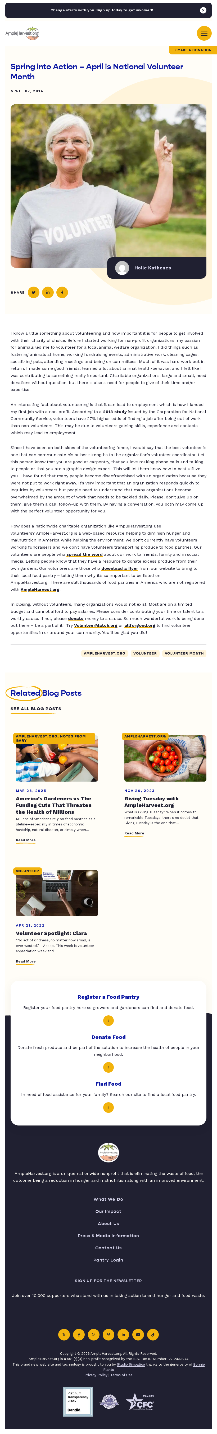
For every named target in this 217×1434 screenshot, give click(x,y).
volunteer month (184, 653)
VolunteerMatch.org (95, 625)
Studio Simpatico (131, 1364)
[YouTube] (138, 1334)
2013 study (115, 411)
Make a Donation (195, 50)
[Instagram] (94, 1334)
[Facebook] (79, 1334)
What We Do (108, 1199)
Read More (26, 840)
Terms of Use (121, 1375)
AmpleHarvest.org (40, 589)
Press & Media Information (108, 1235)
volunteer (145, 653)
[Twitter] (64, 1334)
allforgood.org (139, 625)
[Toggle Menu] (204, 33)
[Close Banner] (203, 10)
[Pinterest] (108, 1334)
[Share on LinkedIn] (48, 292)
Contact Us (108, 1247)
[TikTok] (153, 1334)
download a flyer (119, 568)
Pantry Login (108, 1260)
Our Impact (109, 1211)
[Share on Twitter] (33, 292)
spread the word (84, 554)
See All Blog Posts (36, 709)
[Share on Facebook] (62, 292)
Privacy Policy (95, 1375)
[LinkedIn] (123, 1334)
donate (76, 618)
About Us (108, 1223)
